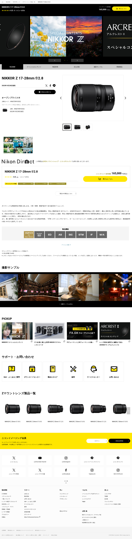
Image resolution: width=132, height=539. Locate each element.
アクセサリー (5, 514)
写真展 (106, 496)
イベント (84, 496)
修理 (25, 506)
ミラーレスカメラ (6, 496)
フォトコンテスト (109, 501)
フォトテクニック (64, 493)
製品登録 (26, 496)
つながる (84, 490)
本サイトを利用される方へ (8, 535)
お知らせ (26, 493)
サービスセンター (29, 504)
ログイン (97, 441)
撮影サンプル (98, 67)
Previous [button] (54, 60)
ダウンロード (27, 514)
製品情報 (8, 2)
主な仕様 (77, 67)
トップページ (2, 2)
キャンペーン (63, 511)
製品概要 (12, 67)
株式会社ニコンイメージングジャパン (25, 530)
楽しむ (106, 490)
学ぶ (61, 490)
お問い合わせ (27, 499)
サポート (27, 490)
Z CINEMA (4, 493)
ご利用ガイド (85, 520)
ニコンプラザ (108, 493)
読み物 (106, 499)
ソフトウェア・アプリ (7, 506)
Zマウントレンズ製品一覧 (29, 2)
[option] (66, 36)
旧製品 (3, 517)
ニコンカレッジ (63, 496)
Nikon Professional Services (31, 517)
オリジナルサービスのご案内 (89, 517)
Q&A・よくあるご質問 (30, 501)
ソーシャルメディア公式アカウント (90, 493)
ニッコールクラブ (86, 499)
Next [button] (77, 60)
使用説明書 (27, 512)
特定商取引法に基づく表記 (88, 522)
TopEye (83, 501)
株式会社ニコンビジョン (40, 530)
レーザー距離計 (6, 512)
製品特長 (55, 67)
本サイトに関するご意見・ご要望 (33, 535)
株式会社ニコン (11, 530)
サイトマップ (46, 535)
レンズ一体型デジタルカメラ (9, 501)
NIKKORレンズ (16, 2)
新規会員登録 (119, 441)
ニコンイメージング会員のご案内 (113, 504)
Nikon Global (54, 535)
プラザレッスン (63, 499)
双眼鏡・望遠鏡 (6, 509)
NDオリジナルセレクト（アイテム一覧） (92, 514)
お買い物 (84, 511)
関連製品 (119, 67)
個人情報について (20, 535)
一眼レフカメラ (6, 499)
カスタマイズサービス (30, 509)
